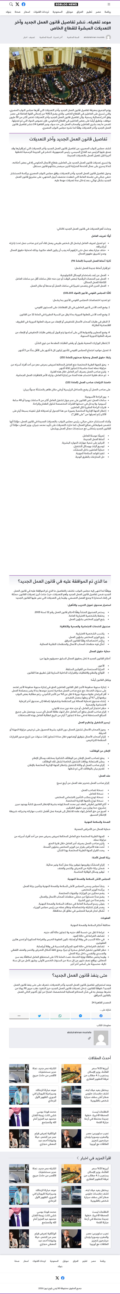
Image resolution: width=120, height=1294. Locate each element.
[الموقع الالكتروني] (89, 1038)
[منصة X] (17, 4)
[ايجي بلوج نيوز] (66, 4)
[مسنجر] (80, 1016)
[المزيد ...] (19, 1016)
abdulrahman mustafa (94, 37)
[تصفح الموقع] (108, 4)
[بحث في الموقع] (11, 4)
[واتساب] (60, 1016)
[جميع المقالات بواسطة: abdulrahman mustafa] (101, 1037)
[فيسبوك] (23, 4)
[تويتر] (39, 1016)
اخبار (25, 37)
